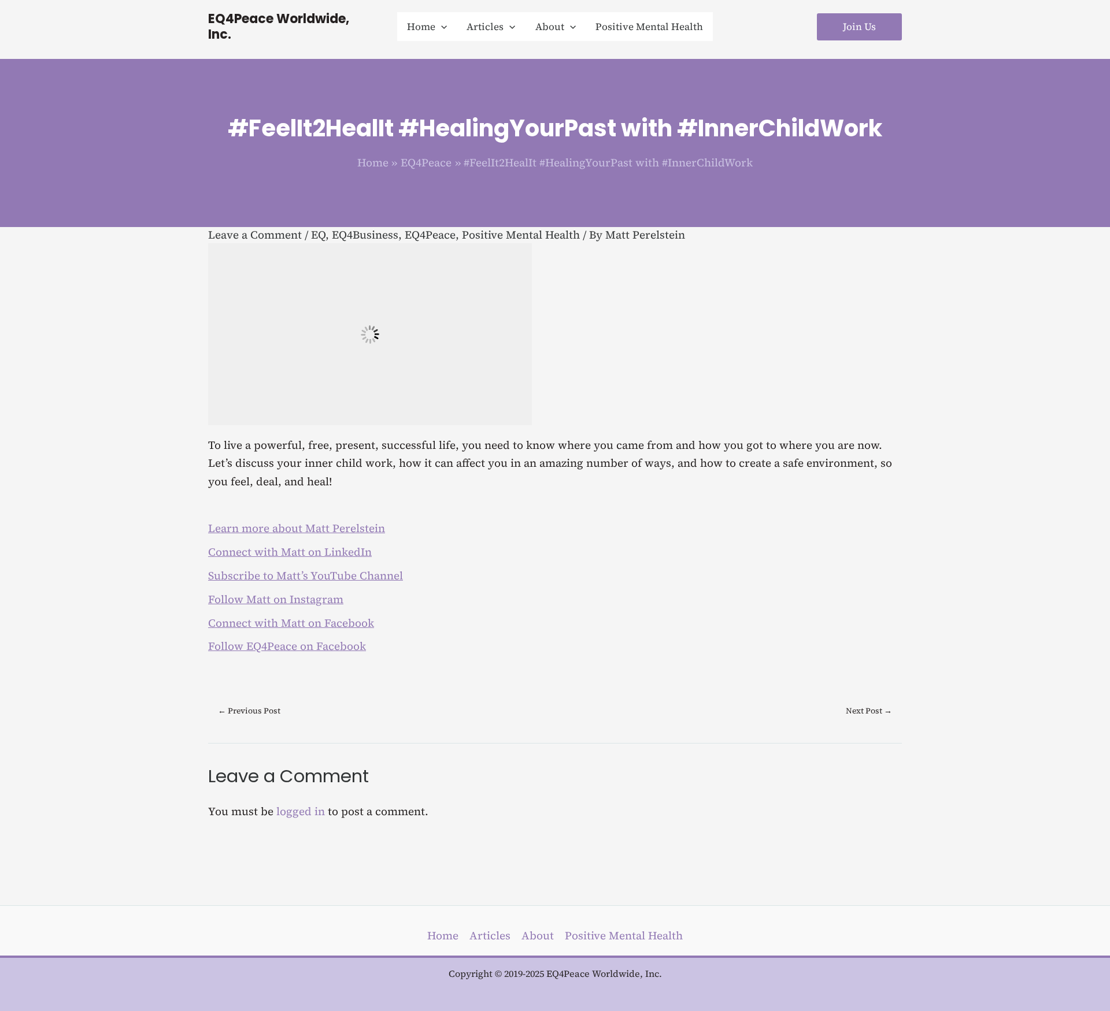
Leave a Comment (255, 234)
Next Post (869, 710)
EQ (318, 234)
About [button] (537, 935)
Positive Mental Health (521, 234)
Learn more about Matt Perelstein (296, 528)
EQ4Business (365, 234)
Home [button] (442, 935)
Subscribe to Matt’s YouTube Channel (305, 575)
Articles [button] (489, 935)
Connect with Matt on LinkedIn (290, 551)
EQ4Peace (430, 234)
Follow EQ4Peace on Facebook (287, 645)
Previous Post (249, 710)
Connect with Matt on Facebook (291, 622)
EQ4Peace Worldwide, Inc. (278, 26)
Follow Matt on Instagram (275, 599)
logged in (300, 811)
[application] (441, 26)
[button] (427, 26)
